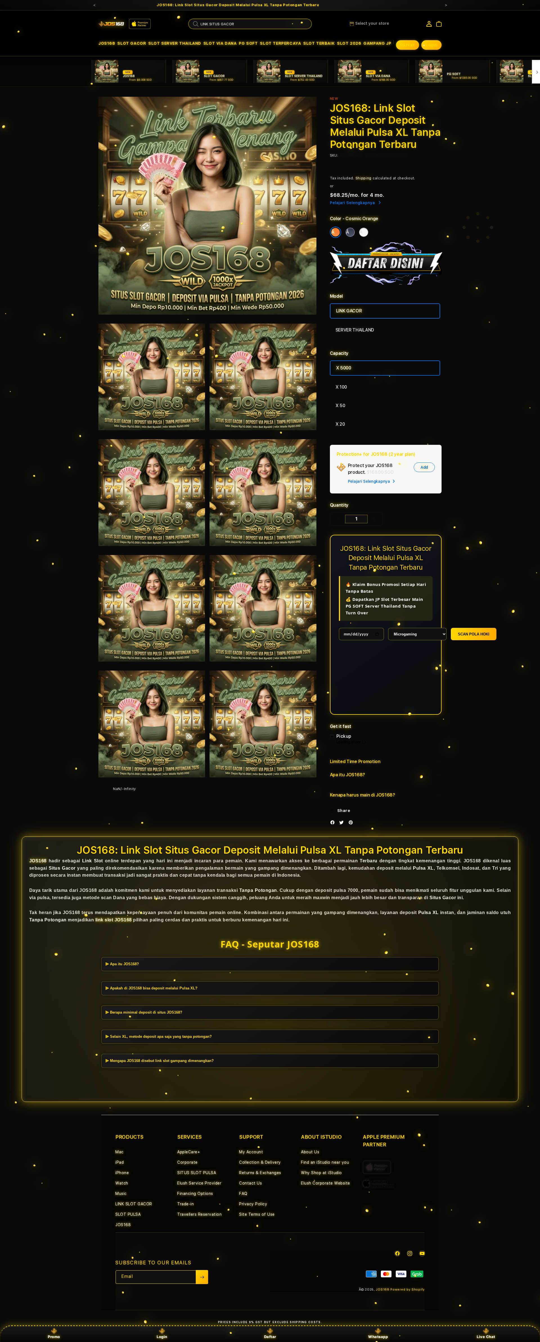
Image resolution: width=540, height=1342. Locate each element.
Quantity (339, 505)
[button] (106, 43)
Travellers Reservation (199, 1214)
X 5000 (343, 368)
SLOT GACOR (131, 43)
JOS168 (106, 43)
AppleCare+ (188, 1152)
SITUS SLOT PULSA (196, 1172)
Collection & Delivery (260, 1162)
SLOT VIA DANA (220, 43)
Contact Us (250, 1183)
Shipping (364, 178)
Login (162, 1336)
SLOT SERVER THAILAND (174, 43)
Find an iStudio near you (325, 1162)
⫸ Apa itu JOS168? (122, 964)
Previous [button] (94, 5)
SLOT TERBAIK (319, 43)
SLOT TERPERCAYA (280, 43)
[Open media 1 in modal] (207, 206)
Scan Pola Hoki (473, 634)
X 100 (341, 387)
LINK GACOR (349, 310)
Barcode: (374, 155)
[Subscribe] (202, 1277)
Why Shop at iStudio (321, 1172)
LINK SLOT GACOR (133, 1204)
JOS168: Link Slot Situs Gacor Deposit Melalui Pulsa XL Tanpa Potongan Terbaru (238, 5)
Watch (121, 1183)
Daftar (270, 1336)
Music (121, 1193)
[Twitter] (343, 823)
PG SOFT (248, 43)
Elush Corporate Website (325, 1183)
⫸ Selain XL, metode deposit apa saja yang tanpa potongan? (158, 1036)
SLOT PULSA (128, 1214)
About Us (310, 1152)
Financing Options (195, 1193)
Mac (119, 1152)
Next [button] (446, 5)
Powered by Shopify (407, 1289)
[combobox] (250, 24)
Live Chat (486, 1336)
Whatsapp (378, 1336)
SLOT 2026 (349, 43)
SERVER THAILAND (355, 330)
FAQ (243, 1193)
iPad (119, 1162)
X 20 (340, 424)
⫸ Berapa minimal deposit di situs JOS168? (143, 1012)
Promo (54, 1336)
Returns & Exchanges (260, 1172)
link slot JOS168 (113, 919)
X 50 (340, 405)
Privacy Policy (253, 1204)
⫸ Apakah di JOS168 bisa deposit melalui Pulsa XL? (151, 988)
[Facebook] (334, 823)
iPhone (122, 1172)
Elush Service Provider (199, 1183)
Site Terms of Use (257, 1214)
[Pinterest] (352, 823)
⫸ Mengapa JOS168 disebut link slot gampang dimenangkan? (159, 1061)
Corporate (187, 1162)
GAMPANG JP (377, 43)
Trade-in (185, 1204)
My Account (251, 1152)
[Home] (111, 24)
